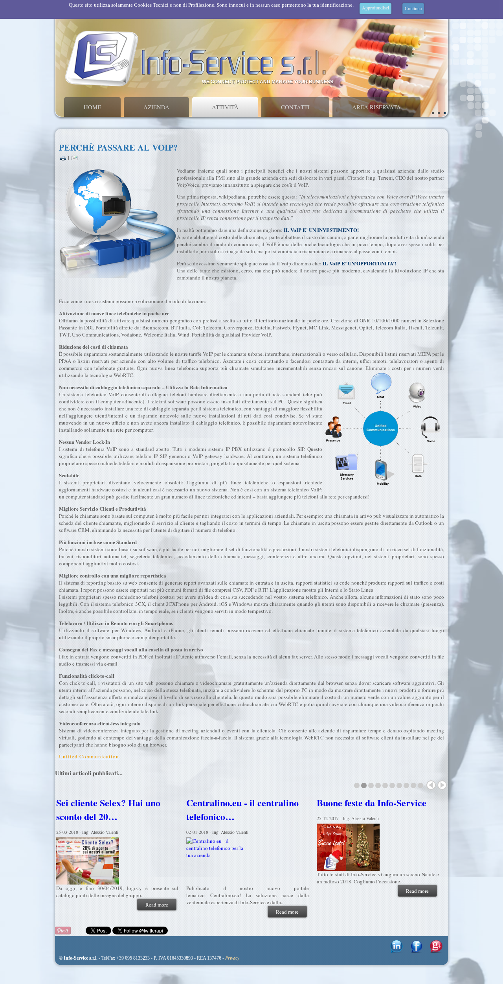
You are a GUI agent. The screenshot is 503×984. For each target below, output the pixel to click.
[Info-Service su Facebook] (416, 951)
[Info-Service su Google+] (436, 951)
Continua (413, 8)
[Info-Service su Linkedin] (396, 951)
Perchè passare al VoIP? (118, 147)
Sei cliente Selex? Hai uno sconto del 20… (102, 809)
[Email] (74, 157)
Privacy (232, 958)
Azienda (156, 107)
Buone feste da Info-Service (365, 802)
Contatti (295, 107)
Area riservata (376, 107)
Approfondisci (375, 7)
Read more (151, 904)
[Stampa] (63, 157)
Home (92, 107)
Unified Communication (89, 756)
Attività (225, 107)
